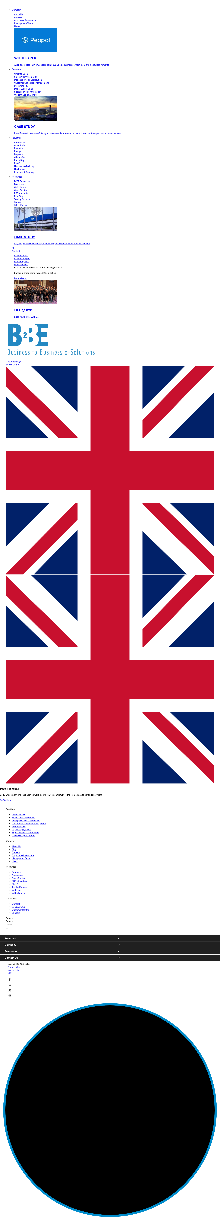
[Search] (7, 928)
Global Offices (21, 264)
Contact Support (22, 258)
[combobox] (18, 924)
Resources (10, 951)
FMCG (17, 163)
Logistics (18, 154)
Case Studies (20, 190)
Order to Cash (21, 73)
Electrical (18, 148)
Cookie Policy (13, 970)
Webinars (18, 202)
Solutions (10, 938)
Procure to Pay (21, 85)
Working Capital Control (25, 94)
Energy (17, 151)
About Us (18, 14)
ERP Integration (21, 193)
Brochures (19, 184)
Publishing (19, 160)
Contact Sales (21, 255)
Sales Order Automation (25, 76)
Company (10, 945)
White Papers (20, 205)
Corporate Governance (25, 20)
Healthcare (19, 169)
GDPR (10, 973)
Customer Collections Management (31, 82)
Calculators (20, 187)
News (17, 26)
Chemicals (19, 145)
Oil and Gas (19, 157)
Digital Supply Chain (23, 88)
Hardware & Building (24, 166)
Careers (18, 17)
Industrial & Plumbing (24, 172)
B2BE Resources (22, 181)
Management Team (23, 23)
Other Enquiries (21, 261)
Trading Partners (22, 199)
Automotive (19, 142)
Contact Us (11, 957)
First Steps (19, 196)
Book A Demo (20, 278)
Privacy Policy (14, 967)
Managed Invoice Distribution (28, 79)
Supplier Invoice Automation (27, 91)
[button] (110, 679)
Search (9, 918)
